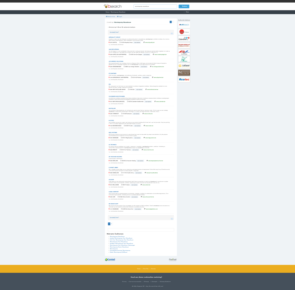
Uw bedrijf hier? (114, 32)
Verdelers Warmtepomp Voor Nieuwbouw (121, 243)
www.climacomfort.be (148, 197)
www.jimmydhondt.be (152, 172)
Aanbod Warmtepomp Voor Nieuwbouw (121, 238)
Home (139, 268)
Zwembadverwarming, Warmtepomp (120, 250)
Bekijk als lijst (111, 16)
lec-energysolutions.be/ (158, 66)
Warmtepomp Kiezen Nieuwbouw (119, 247)
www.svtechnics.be (149, 150)
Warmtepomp (114, 248)
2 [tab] (172, 21)
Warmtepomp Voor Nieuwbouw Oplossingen (122, 245)
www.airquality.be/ (150, 42)
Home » (108, 12)
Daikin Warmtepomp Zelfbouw (118, 252)
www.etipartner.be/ (158, 77)
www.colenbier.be (160, 101)
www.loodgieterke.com (152, 209)
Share (187, 12)
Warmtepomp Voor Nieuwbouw (119, 241)
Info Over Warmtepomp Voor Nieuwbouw (121, 240)
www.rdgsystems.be (150, 137)
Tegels (120, 16)
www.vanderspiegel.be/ (161, 54)
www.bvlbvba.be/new (152, 89)
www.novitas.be (148, 113)
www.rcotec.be (149, 125)
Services (153, 268)
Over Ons (145, 268)
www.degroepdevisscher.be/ (155, 160)
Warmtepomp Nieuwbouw (117, 236)
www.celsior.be (146, 185)
